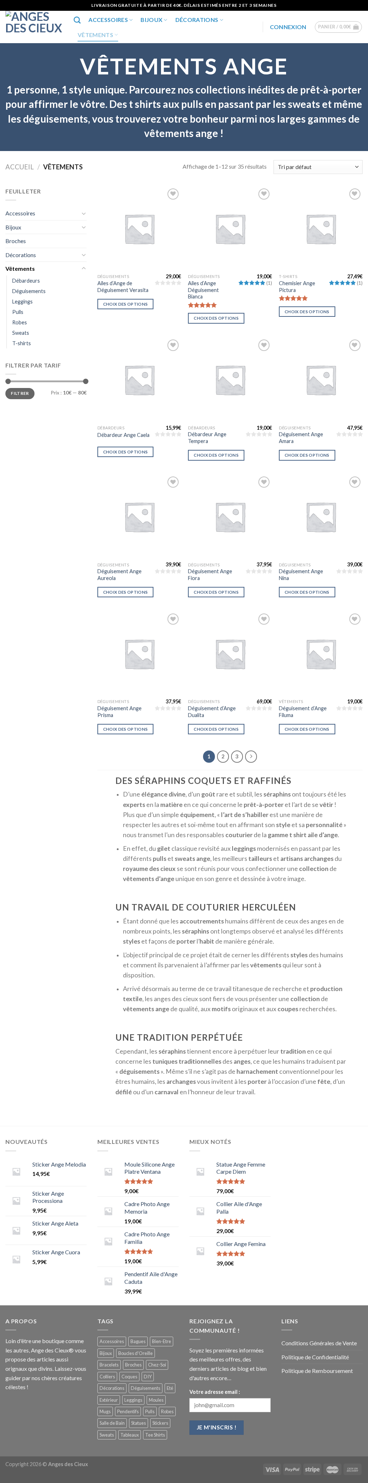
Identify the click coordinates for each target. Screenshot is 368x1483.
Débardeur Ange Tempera (207, 437)
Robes (19, 322)
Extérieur (109, 1400)
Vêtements (95, 34)
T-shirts (21, 343)
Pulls (17, 312)
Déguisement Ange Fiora (210, 574)
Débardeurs (26, 281)
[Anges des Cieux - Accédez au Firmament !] (34, 27)
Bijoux (151, 19)
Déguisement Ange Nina (301, 574)
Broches (15, 240)
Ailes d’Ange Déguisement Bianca (203, 290)
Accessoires (108, 19)
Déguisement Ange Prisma (119, 711)
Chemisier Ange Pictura (297, 286)
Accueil (19, 167)
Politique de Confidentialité (315, 1357)
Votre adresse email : (214, 1392)
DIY (148, 1376)
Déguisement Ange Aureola (119, 574)
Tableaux (129, 1435)
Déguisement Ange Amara (301, 437)
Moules (156, 1400)
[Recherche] (77, 20)
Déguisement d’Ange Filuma (303, 711)
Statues (138, 1423)
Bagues (138, 1341)
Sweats (20, 333)
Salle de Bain (112, 1423)
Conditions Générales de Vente (319, 1343)
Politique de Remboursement (317, 1370)
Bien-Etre (161, 1341)
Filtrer (20, 393)
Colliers (107, 1376)
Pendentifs (128, 1411)
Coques (129, 1376)
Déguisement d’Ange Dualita (212, 711)
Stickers (160, 1423)
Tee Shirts (155, 1435)
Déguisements (29, 291)
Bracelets (109, 1365)
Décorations (196, 19)
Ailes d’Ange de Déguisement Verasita (122, 286)
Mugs (105, 1411)
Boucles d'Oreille (135, 1353)
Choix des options (125, 304)
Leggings (22, 301)
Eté (170, 1388)
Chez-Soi (157, 1365)
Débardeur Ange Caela (123, 435)
